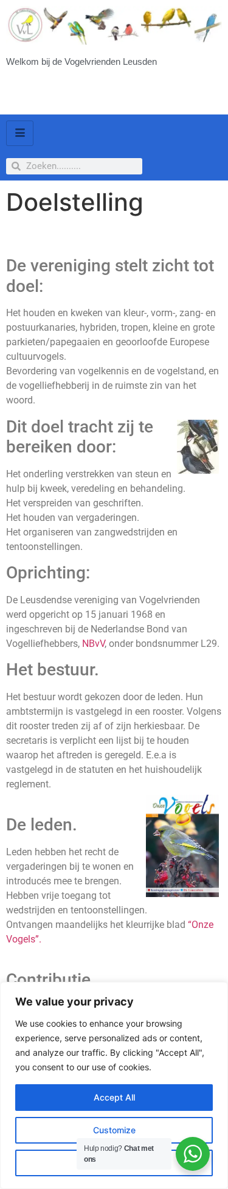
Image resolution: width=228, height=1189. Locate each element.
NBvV (93, 643)
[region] (114, 1085)
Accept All (114, 1097)
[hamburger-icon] (19, 133)
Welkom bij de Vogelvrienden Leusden (81, 61)
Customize (114, 1130)
